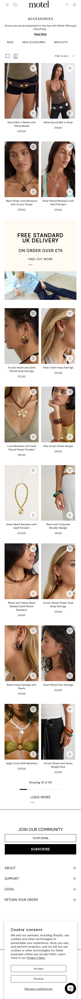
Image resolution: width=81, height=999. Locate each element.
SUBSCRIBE (40, 849)
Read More (40, 34)
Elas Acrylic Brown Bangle (58, 446)
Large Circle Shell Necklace (21, 763)
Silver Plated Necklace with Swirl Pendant (58, 202)
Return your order (21, 900)
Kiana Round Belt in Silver (58, 122)
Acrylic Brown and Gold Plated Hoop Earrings (21, 369)
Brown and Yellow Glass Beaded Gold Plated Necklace (21, 606)
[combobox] (15, 4)
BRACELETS (61, 42)
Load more (41, 797)
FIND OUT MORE (40, 259)
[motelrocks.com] (39, 5)
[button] (33, 68)
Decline (38, 979)
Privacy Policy (36, 958)
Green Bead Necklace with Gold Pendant (21, 526)
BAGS (10, 42)
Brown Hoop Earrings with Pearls (21, 686)
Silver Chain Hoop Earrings (58, 367)
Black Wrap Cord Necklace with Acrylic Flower (21, 202)
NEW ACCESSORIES (33, 42)
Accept (38, 968)
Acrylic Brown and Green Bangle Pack (58, 765)
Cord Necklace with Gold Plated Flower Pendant (21, 447)
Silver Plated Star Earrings (58, 685)
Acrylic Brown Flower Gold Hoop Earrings (58, 604)
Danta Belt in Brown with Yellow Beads (21, 124)
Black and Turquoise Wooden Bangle (58, 526)
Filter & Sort (61, 55)
